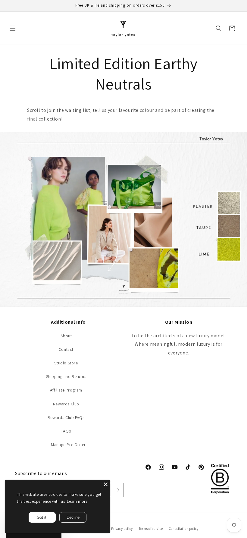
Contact (66, 349)
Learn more (77, 501)
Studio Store (66, 363)
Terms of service (151, 529)
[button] (12, 28)
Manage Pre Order (68, 444)
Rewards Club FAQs (66, 417)
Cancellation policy (184, 529)
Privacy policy (122, 529)
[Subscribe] (116, 490)
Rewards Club (66, 404)
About (66, 335)
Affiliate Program (66, 390)
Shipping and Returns (66, 376)
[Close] (106, 484)
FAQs (66, 431)
